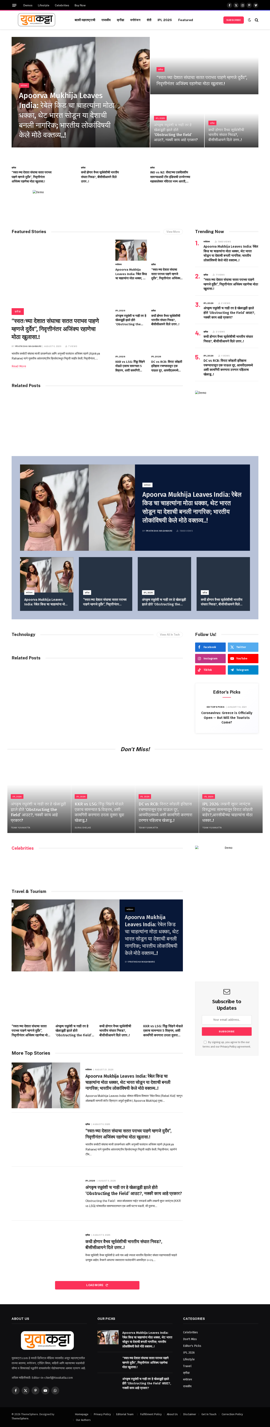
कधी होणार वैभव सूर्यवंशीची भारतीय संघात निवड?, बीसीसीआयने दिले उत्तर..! (226, 135)
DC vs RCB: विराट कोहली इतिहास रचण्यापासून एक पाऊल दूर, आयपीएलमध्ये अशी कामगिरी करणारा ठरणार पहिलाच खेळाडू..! (166, 366)
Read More (19, 366)
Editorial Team (125, 1414)
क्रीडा (120, 20)
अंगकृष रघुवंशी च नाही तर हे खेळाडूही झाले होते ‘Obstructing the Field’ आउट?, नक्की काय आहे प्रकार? (176, 132)
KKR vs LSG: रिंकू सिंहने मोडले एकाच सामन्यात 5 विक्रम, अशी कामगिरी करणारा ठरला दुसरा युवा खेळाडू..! (130, 366)
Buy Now (80, 5)
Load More (95, 1285)
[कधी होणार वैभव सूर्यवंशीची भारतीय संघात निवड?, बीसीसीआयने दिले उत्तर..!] (231, 121)
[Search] (256, 20)
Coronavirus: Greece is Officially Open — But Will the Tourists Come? (226, 718)
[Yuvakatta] (38, 20)
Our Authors (83, 1420)
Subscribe (233, 20)
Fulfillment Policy (151, 1414)
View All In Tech (170, 634)
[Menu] (14, 5)
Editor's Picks (215, 707)
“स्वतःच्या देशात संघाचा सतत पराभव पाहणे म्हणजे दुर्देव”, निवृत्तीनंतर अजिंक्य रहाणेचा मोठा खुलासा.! (202, 80)
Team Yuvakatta (20, 827)
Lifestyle (43, 5)
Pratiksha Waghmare (28, 346)
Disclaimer (189, 1414)
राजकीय (106, 20)
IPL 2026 (165, 20)
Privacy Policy (228, 1046)
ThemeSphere (20, 1418)
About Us (172, 1414)
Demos (27, 5)
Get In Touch (208, 1414)
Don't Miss (190, 1339)
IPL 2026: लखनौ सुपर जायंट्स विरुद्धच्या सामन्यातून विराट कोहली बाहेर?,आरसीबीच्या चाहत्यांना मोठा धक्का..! (227, 812)
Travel (187, 1366)
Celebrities (62, 5)
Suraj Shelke (83, 827)
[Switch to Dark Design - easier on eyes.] (249, 20)
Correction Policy (232, 1414)
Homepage (81, 1414)
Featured (185, 20)
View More (173, 231)
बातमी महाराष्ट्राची (85, 20)
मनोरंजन (135, 20)
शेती (149, 20)
